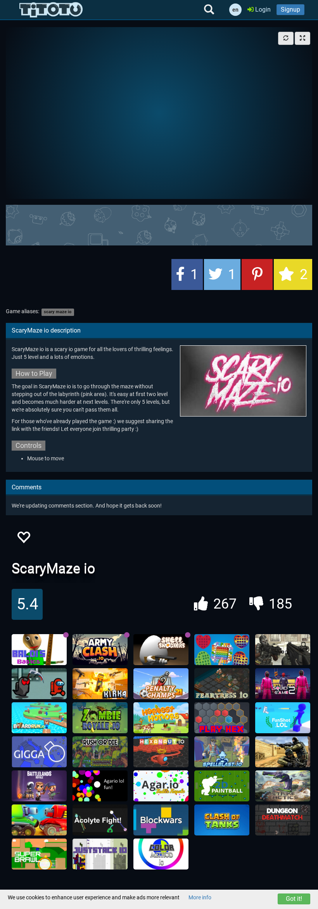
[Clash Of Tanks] (221, 819)
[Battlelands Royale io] (39, 785)
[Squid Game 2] (282, 683)
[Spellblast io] (221, 751)
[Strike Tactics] (282, 785)
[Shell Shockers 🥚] (160, 649)
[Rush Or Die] (100, 751)
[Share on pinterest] (257, 274)
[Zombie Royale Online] (100, 717)
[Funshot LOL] (282, 717)
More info (199, 897)
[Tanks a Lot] (39, 819)
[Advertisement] (159, 224)
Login (262, 9)
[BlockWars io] (160, 819)
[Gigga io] (39, 751)
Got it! (294, 898)
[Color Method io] (160, 854)
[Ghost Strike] (282, 649)
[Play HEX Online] (221, 717)
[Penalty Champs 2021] (160, 683)
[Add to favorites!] (23, 539)
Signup (290, 9)
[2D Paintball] (221, 785)
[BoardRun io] (39, 717)
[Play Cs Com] (282, 751)
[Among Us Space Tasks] (39, 683)
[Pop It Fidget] (221, 649)
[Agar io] (160, 785)
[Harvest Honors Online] (160, 717)
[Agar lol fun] (100, 785)
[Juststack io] (100, 854)
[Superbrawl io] (39, 854)
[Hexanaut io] (160, 751)
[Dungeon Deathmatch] (282, 819)
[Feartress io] (221, 683)
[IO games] (51, 9)
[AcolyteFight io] (100, 819)
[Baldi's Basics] (39, 649)
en (235, 10)
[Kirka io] (100, 683)
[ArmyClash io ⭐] (100, 649)
